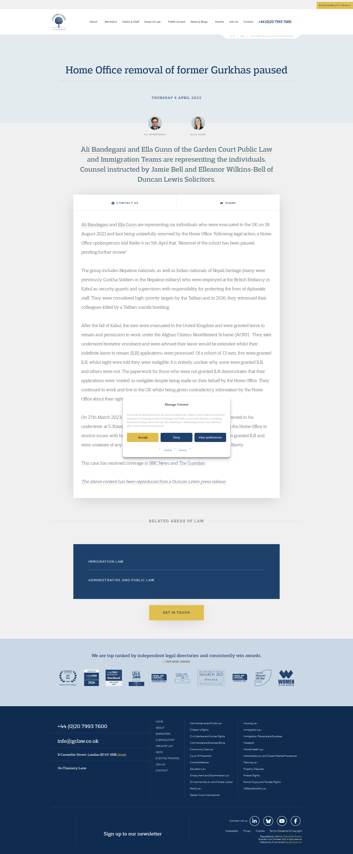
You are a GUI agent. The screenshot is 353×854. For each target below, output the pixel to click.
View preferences (210, 437)
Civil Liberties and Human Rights (207, 736)
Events (219, 21)
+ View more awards (176, 661)
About (93, 21)
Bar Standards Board (290, 836)
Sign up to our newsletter (133, 834)
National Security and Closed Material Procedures (270, 755)
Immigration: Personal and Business (263, 736)
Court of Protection (200, 755)
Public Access (176, 21)
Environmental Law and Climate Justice (211, 781)
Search (298, 22)
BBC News (159, 463)
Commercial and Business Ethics (207, 742)
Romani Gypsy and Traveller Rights (262, 781)
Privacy (183, 449)
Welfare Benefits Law (255, 788)
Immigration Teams (131, 159)
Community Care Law (202, 749)
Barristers (111, 21)
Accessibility (232, 830)
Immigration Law (106, 561)
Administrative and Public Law (121, 580)
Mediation (249, 742)
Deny (176, 437)
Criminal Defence (199, 762)
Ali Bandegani (103, 149)
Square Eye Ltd (293, 842)
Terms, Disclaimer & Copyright (285, 830)
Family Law (196, 788)
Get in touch (176, 612)
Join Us (233, 21)
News (159, 752)
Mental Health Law (254, 749)
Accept (142, 437)
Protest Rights (252, 775)
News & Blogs (199, 21)
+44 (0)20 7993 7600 (274, 21)
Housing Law (251, 723)
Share (230, 203)
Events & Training (167, 758)
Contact (248, 21)
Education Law (198, 768)
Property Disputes (254, 768)
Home (159, 721)
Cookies (168, 449)
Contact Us (127, 203)
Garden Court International (204, 795)
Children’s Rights (199, 729)
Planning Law (251, 762)
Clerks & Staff (130, 21)
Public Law (254, 149)
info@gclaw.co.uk (78, 741)
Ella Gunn (156, 149)
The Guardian (192, 463)
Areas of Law (152, 21)
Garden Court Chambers (59, 22)
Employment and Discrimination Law (210, 775)
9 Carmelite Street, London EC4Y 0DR (92, 754)
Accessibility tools (335, 5)
